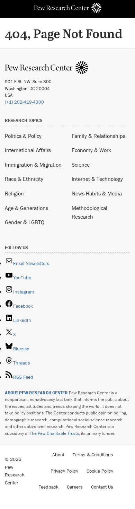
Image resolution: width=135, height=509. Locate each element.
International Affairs (28, 150)
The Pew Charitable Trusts (54, 433)
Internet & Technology (97, 178)
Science (81, 164)
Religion (14, 193)
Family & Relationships (98, 135)
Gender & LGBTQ (24, 222)
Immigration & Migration (33, 164)
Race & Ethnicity (24, 178)
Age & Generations (26, 207)
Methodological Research (89, 212)
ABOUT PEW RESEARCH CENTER (36, 393)
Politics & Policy (23, 135)
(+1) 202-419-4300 (24, 102)
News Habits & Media (97, 193)
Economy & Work (91, 150)
